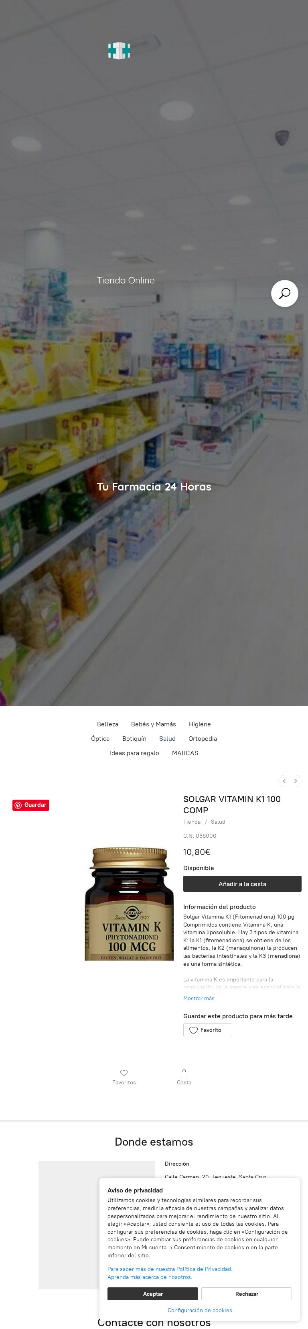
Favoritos (124, 1082)
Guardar (35, 804)
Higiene (200, 724)
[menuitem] (284, 781)
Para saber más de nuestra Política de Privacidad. (170, 1269)
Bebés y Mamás (153, 724)
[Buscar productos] (285, 293)
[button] (207, 1029)
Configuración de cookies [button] (200, 1310)
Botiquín (134, 738)
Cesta (184, 1082)
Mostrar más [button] (199, 998)
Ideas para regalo (134, 753)
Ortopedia (202, 738)
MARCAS (185, 753)
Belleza (107, 724)
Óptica (100, 738)
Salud (167, 738)
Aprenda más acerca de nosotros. (149, 1277)
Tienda (192, 821)
